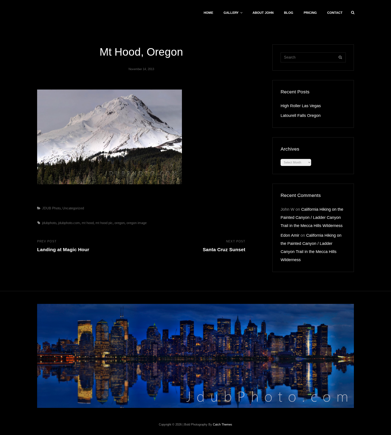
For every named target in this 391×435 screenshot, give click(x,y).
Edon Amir (290, 235)
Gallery (231, 12)
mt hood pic (104, 223)
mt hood (88, 223)
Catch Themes (222, 424)
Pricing (310, 12)
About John (263, 12)
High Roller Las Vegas (301, 106)
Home (208, 12)
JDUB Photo (51, 208)
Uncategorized (73, 208)
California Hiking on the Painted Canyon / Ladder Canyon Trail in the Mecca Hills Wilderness (312, 217)
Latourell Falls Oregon (301, 115)
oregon (119, 223)
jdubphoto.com (69, 223)
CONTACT (335, 12)
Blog (288, 12)
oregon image (136, 223)
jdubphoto (49, 223)
